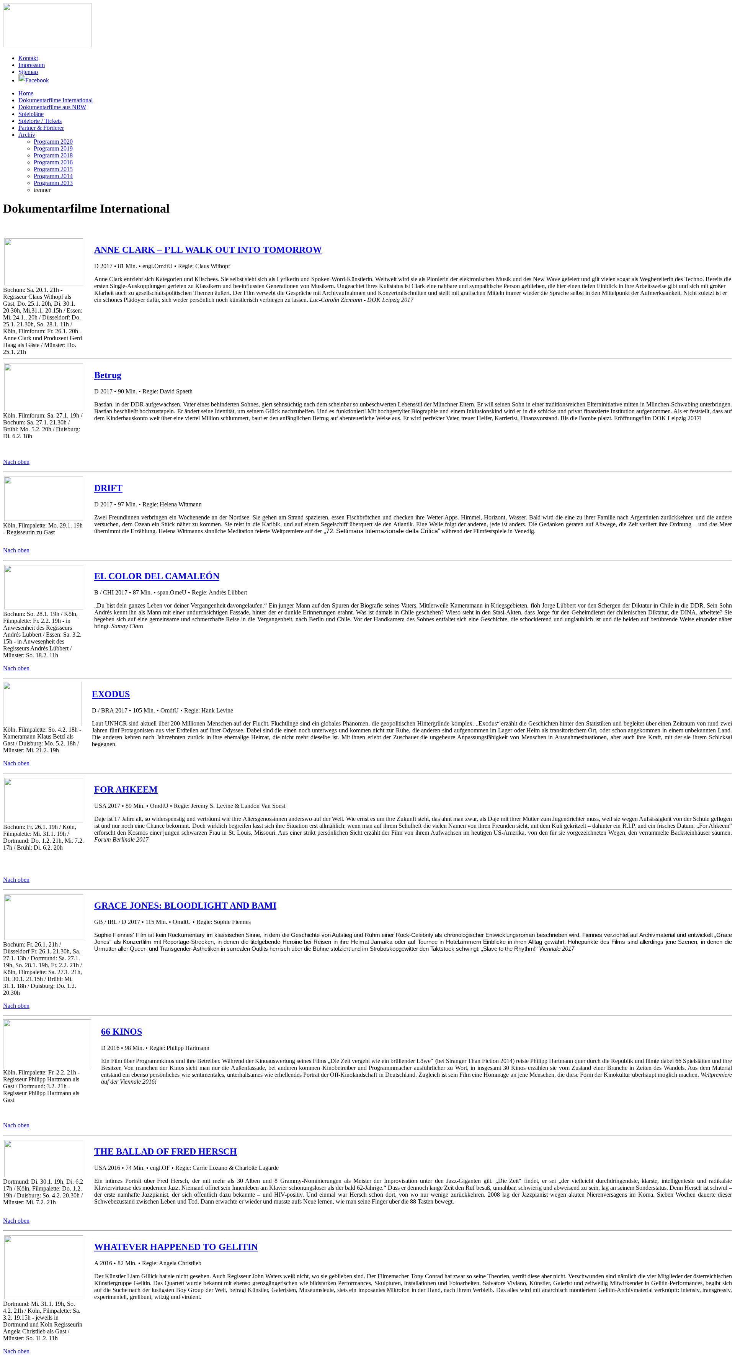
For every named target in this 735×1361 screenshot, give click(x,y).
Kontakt (28, 58)
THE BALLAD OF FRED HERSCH (165, 1151)
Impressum (31, 65)
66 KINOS (121, 1032)
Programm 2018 (53, 155)
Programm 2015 (53, 169)
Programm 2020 (53, 141)
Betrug (107, 375)
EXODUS (111, 694)
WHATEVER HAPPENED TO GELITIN (176, 1247)
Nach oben (16, 462)
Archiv (26, 134)
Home (25, 93)
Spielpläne (31, 114)
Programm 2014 (53, 176)
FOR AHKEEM (126, 789)
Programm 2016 (53, 162)
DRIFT (108, 488)
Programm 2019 (53, 148)
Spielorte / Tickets (40, 121)
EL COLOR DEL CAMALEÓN (156, 576)
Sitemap (28, 72)
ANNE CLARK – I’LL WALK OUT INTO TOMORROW (208, 250)
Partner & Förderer (41, 127)
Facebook (37, 80)
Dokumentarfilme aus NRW (52, 107)
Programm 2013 (53, 183)
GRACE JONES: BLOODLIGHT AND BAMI (185, 906)
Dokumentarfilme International (55, 100)
